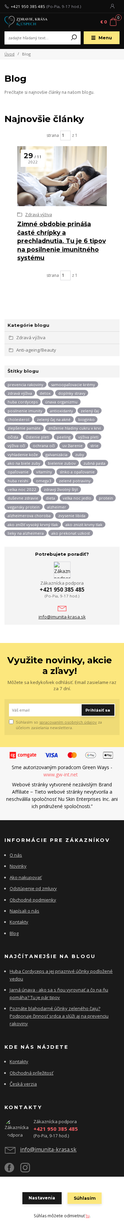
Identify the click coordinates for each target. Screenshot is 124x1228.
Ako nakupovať (26, 877)
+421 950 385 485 (28, 6)
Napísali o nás (24, 911)
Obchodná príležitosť (31, 1073)
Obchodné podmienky (33, 900)
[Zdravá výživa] (62, 176)
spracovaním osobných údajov (68, 722)
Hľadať (74, 37)
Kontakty (19, 922)
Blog (14, 933)
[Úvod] (26, 22)
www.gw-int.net (61, 774)
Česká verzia (23, 1084)
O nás (16, 855)
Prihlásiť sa (97, 710)
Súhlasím (85, 1198)
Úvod (9, 54)
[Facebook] (12, 1170)
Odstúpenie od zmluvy (33, 888)
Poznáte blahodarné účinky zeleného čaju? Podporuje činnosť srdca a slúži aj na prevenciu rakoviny (59, 1016)
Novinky (18, 866)
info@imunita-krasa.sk (62, 617)
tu (88, 1216)
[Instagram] (28, 1170)
